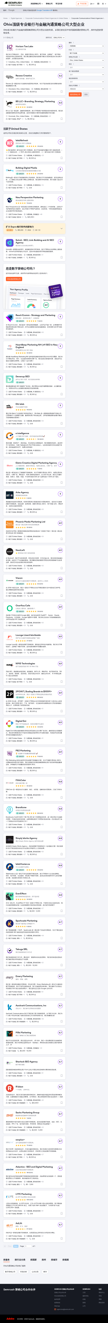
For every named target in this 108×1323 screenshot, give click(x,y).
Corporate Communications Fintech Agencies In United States (46, 18)
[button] (92, 4)
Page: (22, 1246)
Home (5, 18)
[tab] (6, 1260)
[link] (49, 4)
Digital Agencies (16, 18)
